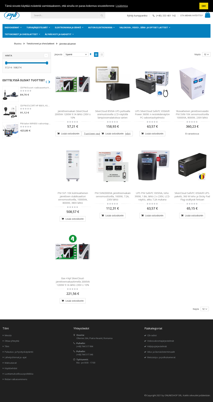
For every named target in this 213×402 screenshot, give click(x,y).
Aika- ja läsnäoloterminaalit (161, 351)
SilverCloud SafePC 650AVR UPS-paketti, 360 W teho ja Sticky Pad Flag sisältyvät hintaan (192, 196)
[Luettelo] (102, 54)
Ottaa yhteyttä (12, 340)
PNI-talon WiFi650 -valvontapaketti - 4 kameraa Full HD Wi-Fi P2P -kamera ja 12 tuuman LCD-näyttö (35, 123)
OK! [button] (204, 6)
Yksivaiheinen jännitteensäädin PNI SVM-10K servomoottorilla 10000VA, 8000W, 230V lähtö (192, 114)
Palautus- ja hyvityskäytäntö (19, 351)
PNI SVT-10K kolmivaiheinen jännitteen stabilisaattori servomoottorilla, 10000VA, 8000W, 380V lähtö (73, 197)
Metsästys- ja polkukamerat (161, 357)
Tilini (7, 346)
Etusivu (17, 43)
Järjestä (58, 54)
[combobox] (68, 15)
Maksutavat (11, 362)
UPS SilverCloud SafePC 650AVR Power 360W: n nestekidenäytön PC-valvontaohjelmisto (152, 114)
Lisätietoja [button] (122, 5)
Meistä (8, 335)
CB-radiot (152, 335)
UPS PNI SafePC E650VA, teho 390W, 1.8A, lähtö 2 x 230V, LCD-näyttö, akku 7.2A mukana (152, 196)
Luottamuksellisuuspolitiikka (19, 373)
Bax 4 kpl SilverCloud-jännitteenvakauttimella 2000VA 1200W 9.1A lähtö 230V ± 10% (73, 281)
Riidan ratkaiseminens (16, 379)
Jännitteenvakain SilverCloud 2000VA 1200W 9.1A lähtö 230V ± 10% (73, 114)
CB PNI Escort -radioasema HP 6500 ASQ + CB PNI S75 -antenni (35, 87)
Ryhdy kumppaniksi (137, 15)
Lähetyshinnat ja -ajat (15, 357)
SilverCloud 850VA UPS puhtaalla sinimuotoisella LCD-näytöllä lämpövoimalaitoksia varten (112, 114)
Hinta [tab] (8, 55)
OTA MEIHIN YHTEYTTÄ (191, 15)
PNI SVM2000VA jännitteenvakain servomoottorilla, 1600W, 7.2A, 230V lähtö (113, 196)
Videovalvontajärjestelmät (160, 340)
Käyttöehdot (11, 368)
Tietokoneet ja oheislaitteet (40, 44)
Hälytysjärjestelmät (157, 346)
